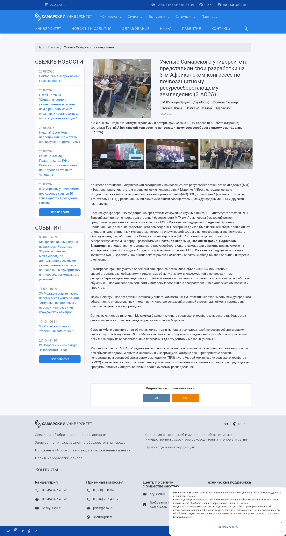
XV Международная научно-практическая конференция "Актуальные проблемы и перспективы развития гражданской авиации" (59, 303)
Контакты (221, 29)
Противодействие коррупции (170, 447)
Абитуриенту (110, 16)
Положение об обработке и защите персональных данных (82, 450)
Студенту (135, 16)
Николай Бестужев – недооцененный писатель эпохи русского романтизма (59, 137)
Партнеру (209, 16)
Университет (48, 29)
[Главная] (39, 47)
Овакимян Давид (171, 108)
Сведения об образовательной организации (72, 435)
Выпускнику (159, 16)
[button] (206, 5)
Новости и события (91, 29)
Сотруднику (185, 16)
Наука (166, 29)
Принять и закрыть (228, 527)
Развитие (191, 29)
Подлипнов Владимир (199, 108)
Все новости (60, 212)
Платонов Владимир (225, 102)
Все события (60, 359)
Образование (136, 29)
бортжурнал (223, 108)
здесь (267, 499)
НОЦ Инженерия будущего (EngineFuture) (185, 102)
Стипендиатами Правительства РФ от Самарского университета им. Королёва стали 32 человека (58, 165)
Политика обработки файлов (58, 458)
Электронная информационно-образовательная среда (80, 442)
